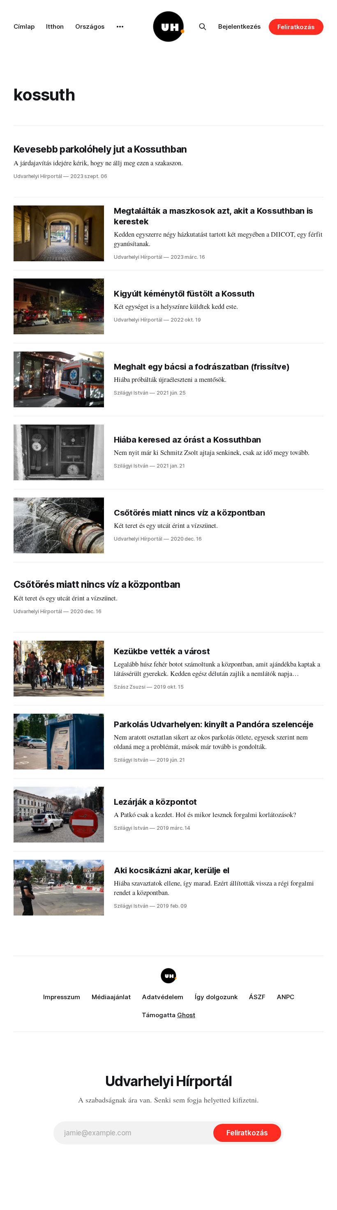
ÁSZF (257, 997)
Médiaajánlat (111, 997)
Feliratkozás (296, 27)
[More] (120, 26)
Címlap (24, 26)
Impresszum (61, 997)
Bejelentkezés (239, 26)
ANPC (285, 997)
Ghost (186, 1015)
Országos (89, 26)
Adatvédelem (162, 997)
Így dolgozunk (216, 997)
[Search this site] (202, 26)
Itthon (55, 26)
